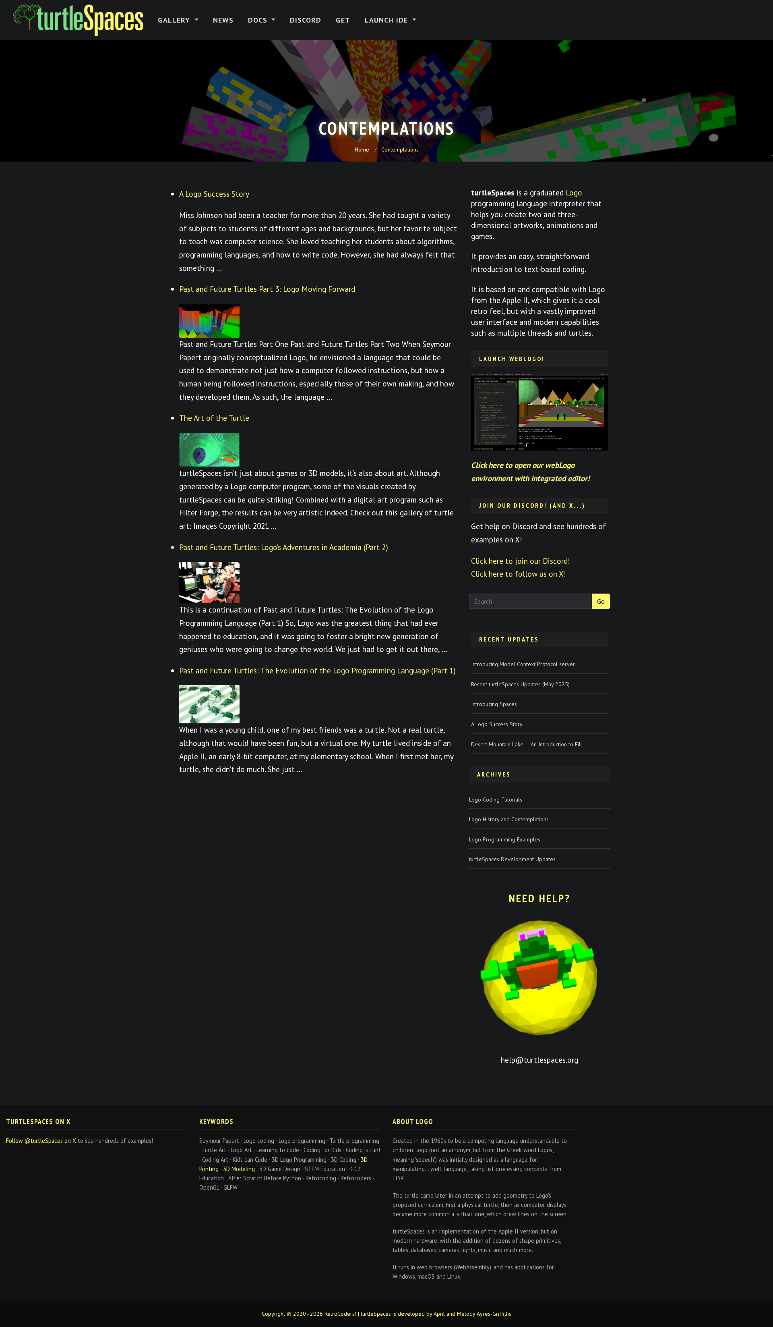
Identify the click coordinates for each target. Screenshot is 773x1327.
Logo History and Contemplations (509, 819)
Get (343, 20)
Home (362, 149)
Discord (305, 20)
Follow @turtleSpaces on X (41, 1140)
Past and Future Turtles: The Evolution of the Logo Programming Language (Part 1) (317, 670)
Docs (259, 20)
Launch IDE (387, 20)
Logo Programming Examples (504, 839)
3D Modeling (239, 1169)
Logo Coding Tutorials (495, 799)
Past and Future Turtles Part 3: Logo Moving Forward (267, 289)
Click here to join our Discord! (520, 561)
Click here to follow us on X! (518, 574)
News (223, 20)
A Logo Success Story (214, 194)
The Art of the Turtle (214, 418)
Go (601, 601)
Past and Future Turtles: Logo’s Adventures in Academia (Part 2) (283, 547)
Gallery (175, 20)
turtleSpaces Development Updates (512, 859)
